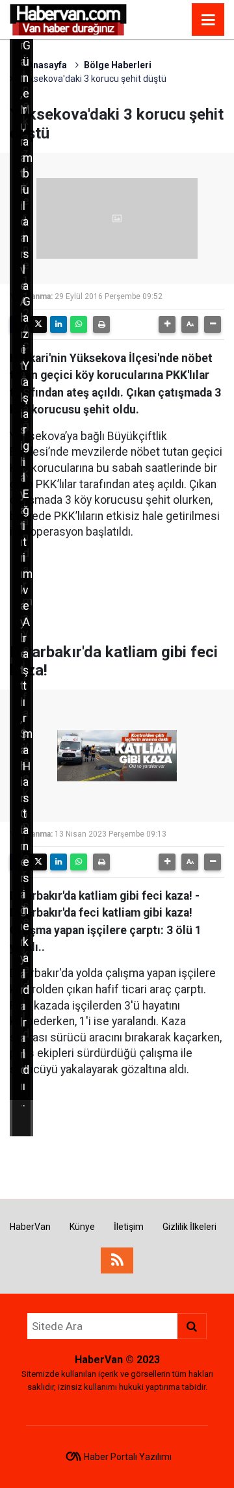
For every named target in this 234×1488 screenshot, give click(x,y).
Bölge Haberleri (117, 65)
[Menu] (208, 20)
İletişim (129, 1226)
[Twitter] (38, 324)
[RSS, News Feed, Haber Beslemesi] (117, 1260)
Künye (82, 1226)
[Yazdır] (101, 324)
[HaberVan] (68, 18)
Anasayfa (46, 65)
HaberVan (30, 1226)
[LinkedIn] (58, 324)
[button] (167, 324)
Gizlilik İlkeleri (189, 1226)
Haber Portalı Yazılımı (128, 1457)
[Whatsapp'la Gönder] (78, 324)
